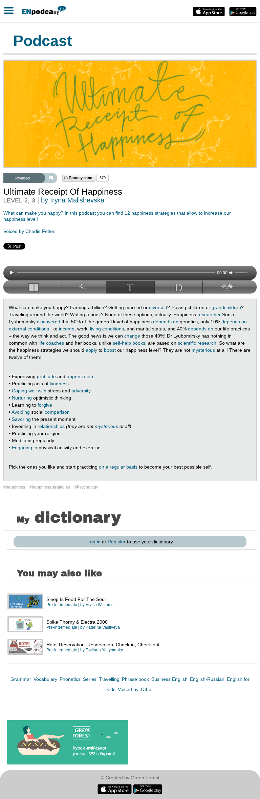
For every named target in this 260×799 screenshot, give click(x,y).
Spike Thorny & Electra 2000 (77, 622)
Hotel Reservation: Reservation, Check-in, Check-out (102, 644)
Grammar (21, 679)
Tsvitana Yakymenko (104, 650)
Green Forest (145, 777)
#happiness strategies (50, 487)
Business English (170, 679)
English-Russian (208, 679)
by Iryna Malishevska (72, 200)
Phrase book (136, 679)
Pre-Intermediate (61, 604)
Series (90, 679)
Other (147, 689)
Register (117, 541)
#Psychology (86, 487)
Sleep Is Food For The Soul (76, 599)
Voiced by (129, 689)
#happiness (14, 487)
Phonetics (71, 679)
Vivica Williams (99, 604)
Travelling (110, 679)
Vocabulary (46, 679)
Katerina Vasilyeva (103, 627)
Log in (94, 541)
